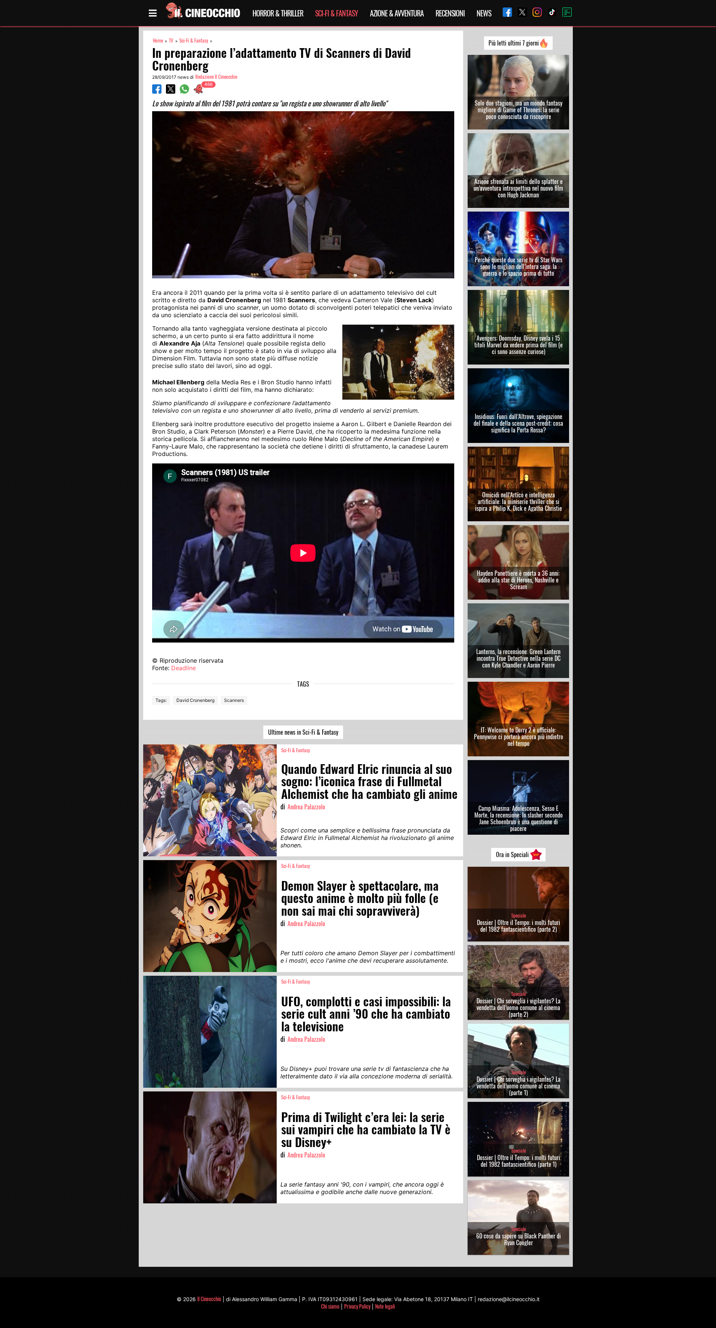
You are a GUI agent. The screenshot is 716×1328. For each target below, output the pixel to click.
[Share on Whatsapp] (184, 91)
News (484, 13)
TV (171, 40)
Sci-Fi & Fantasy (336, 13)
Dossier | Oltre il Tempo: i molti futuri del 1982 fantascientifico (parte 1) (518, 1161)
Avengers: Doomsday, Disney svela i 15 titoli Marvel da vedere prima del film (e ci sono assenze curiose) (518, 345)
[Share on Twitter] (170, 91)
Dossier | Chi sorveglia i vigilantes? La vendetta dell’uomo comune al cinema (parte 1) (518, 1086)
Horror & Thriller (277, 13)
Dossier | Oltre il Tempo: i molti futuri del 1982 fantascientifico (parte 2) (518, 926)
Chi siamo (330, 1306)
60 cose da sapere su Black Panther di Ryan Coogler (518, 1239)
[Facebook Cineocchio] (504, 12)
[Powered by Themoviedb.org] (564, 13)
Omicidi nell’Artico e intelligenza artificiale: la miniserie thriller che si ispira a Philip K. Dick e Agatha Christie (518, 501)
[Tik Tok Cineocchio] (549, 12)
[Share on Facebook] (156, 91)
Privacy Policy (357, 1306)
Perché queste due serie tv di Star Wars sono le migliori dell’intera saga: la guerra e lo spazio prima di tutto (518, 266)
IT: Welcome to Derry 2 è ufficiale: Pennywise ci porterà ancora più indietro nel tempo (518, 736)
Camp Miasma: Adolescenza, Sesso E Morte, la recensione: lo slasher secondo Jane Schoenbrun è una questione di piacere (518, 818)
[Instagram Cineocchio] (534, 12)
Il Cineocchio (209, 1299)
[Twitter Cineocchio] (519, 12)
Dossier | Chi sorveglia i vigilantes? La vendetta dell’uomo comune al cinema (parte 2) (518, 1007)
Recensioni (450, 13)
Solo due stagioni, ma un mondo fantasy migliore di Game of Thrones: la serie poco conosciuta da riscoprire (518, 110)
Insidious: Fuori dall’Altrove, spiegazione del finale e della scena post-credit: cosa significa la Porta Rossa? (518, 423)
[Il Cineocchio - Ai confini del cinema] (202, 13)
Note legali (385, 1306)
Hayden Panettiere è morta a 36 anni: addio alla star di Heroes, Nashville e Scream (518, 580)
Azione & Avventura (397, 13)
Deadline (183, 668)
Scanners (234, 700)
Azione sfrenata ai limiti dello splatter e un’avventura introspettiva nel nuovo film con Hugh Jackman (518, 188)
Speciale (518, 915)
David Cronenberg (195, 700)
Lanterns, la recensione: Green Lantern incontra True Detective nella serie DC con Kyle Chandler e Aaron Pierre (518, 658)
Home (158, 40)
